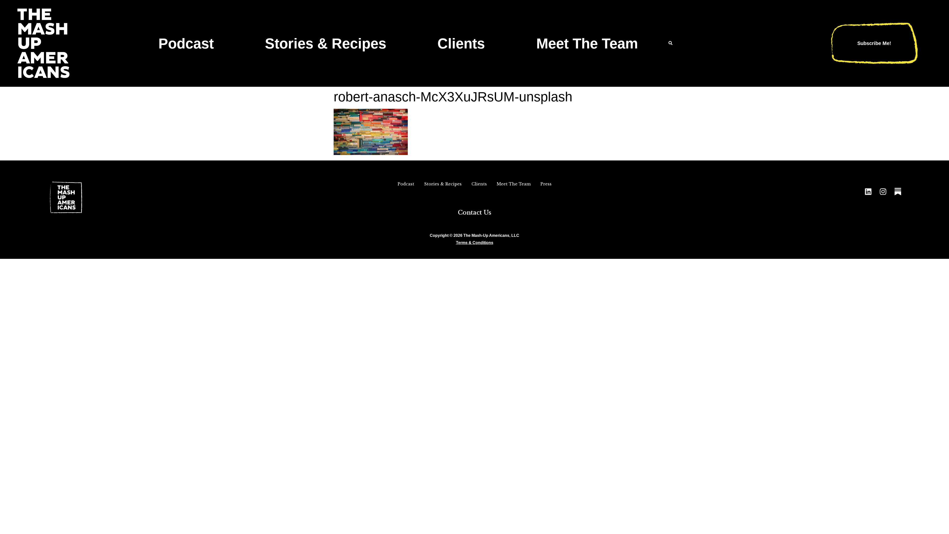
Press (546, 183)
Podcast (186, 43)
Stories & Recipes (325, 43)
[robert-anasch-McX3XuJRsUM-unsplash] (371, 153)
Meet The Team (587, 43)
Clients (461, 43)
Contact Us (474, 212)
